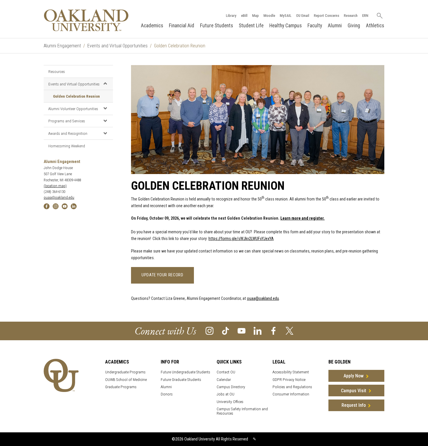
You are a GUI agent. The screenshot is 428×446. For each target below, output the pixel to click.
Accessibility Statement (291, 372)
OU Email (302, 15)
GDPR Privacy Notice (289, 379)
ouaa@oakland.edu (59, 197)
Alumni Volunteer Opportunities (73, 108)
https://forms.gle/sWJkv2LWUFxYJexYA (241, 238)
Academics (152, 25)
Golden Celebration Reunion (76, 96)
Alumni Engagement (62, 46)
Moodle (269, 15)
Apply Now (354, 376)
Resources (56, 71)
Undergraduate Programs (125, 372)
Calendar (224, 379)
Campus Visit (353, 390)
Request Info (354, 405)
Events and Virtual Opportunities (117, 46)
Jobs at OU (225, 394)
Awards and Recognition (67, 133)
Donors (167, 394)
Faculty (314, 25)
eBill (244, 15)
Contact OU (226, 372)
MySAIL (285, 15)
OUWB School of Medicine (126, 379)
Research (351, 15)
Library (231, 15)
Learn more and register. (302, 218)
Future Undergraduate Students (185, 372)
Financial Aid (181, 25)
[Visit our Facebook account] (273, 330)
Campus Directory (231, 387)
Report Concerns (326, 15)
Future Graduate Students (181, 379)
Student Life (251, 25)
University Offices (230, 402)
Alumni (335, 25)
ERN (365, 15)
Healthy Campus (285, 25)
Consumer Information (291, 394)
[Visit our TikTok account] (225, 330)
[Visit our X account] (289, 330)
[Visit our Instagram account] (209, 330)
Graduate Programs (121, 387)
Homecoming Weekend (66, 146)
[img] (46, 206)
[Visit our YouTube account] (241, 330)
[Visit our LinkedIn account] (257, 330)
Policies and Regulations (292, 387)
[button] (105, 83)
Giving (354, 25)
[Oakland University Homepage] (86, 20)
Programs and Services (66, 121)
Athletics (375, 25)
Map (255, 15)
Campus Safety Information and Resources (242, 411)
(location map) (55, 186)
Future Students (216, 25)
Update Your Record (162, 275)
